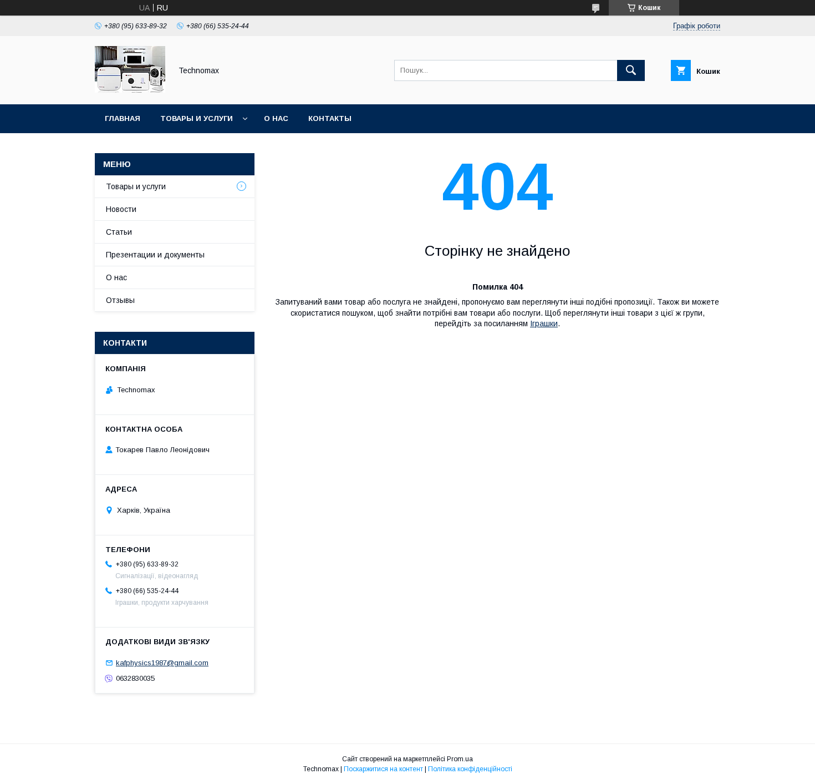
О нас (276, 118)
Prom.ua (460, 759)
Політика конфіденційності (470, 769)
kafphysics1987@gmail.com (162, 663)
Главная (122, 118)
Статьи (119, 231)
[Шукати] (631, 70)
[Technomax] (130, 89)
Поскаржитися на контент (383, 769)
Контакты (330, 118)
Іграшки (544, 323)
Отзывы (120, 300)
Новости (121, 209)
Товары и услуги (196, 118)
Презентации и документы (155, 254)
